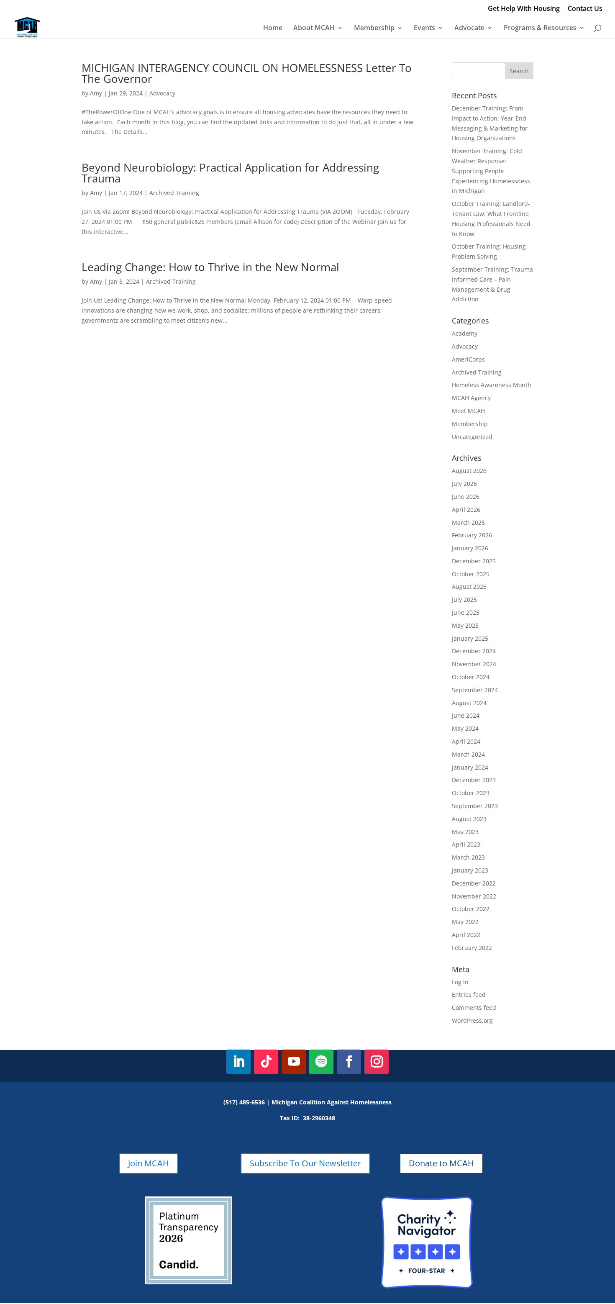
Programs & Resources (540, 28)
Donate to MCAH (441, 1163)
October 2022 (470, 909)
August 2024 (469, 703)
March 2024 (468, 754)
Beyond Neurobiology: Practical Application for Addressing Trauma (230, 173)
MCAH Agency (471, 398)
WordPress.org (472, 1020)
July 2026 (464, 484)
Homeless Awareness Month (491, 385)
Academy (464, 333)
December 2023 (474, 780)
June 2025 (465, 612)
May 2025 (465, 625)
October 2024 (470, 677)
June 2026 (465, 497)
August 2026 (469, 471)
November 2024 (474, 664)
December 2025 (474, 561)
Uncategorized (472, 437)
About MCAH (314, 28)
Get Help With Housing (524, 9)
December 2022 (474, 883)
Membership (374, 28)
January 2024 (470, 767)
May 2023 (465, 832)
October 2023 (470, 793)
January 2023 (470, 870)
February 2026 (472, 535)
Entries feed (469, 995)
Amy (96, 93)
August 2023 (469, 819)
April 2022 (466, 935)
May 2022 (465, 922)
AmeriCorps (468, 359)
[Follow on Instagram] (376, 1062)
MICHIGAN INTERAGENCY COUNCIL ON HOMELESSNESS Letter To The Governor (247, 73)
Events (424, 28)
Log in (460, 982)
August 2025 (469, 586)
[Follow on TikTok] (266, 1062)
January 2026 (470, 548)
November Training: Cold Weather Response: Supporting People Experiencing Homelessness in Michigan (491, 171)
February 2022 (472, 948)
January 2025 (470, 638)
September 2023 (475, 806)
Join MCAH (148, 1163)
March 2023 (468, 857)
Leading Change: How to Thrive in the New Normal (210, 267)
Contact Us (585, 9)
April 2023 (466, 844)
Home (272, 28)
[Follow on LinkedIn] (238, 1062)
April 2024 (466, 741)
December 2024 (474, 651)
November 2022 (474, 896)
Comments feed (474, 1007)
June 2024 (465, 715)
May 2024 (465, 728)
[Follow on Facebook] (349, 1062)
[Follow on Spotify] (321, 1062)
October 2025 (470, 574)
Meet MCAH (468, 411)
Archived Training (174, 193)
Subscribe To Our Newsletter (305, 1163)
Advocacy (162, 93)
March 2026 (468, 522)
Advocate (469, 28)
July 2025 (464, 599)
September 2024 (475, 690)
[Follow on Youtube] (294, 1062)
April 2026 (466, 509)
